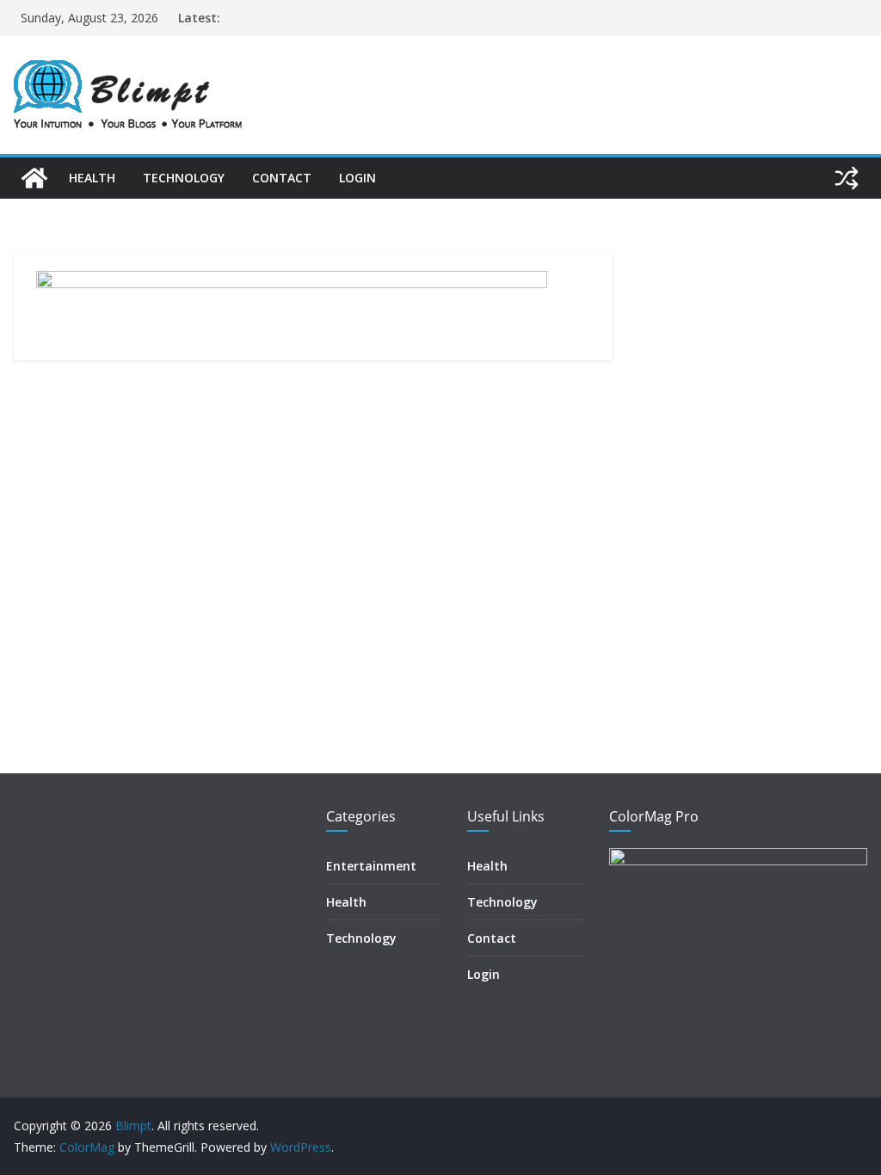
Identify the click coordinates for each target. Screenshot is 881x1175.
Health (92, 177)
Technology (184, 177)
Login (357, 177)
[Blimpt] (34, 178)
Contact (281, 177)
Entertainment (371, 866)
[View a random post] (846, 178)
